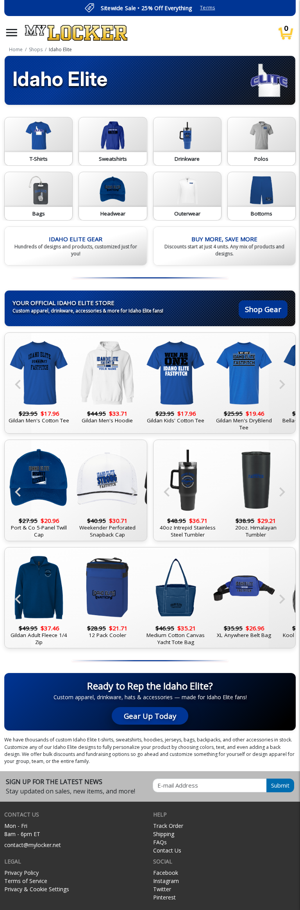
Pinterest (164, 897)
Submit (280, 785)
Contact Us (167, 850)
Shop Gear (263, 309)
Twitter (162, 889)
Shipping (163, 834)
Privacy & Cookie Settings (36, 889)
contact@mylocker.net (32, 845)
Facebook (165, 872)
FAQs (160, 842)
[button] (11, 33)
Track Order (168, 825)
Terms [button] (207, 7)
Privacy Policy (21, 872)
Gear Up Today (150, 716)
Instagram (166, 881)
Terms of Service (25, 881)
